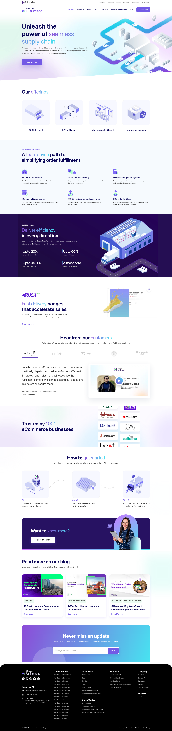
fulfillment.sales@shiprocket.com (35, 690)
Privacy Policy (124, 728)
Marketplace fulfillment (103, 130)
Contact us (32, 62)
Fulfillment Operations (77, 601)
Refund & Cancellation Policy (140, 728)
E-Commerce (29, 601)
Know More (28, 614)
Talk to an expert (43, 540)
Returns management (136, 130)
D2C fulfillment (36, 130)
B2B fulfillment (69, 130)
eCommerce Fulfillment (132, 601)
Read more (27, 324)
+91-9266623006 (31, 694)
